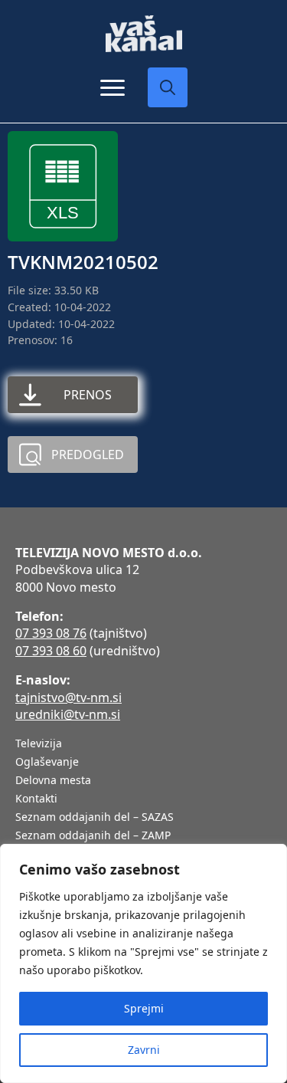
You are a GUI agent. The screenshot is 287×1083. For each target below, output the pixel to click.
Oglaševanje (47, 762)
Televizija (38, 744)
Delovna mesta (53, 781)
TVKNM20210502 (83, 261)
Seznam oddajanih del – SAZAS (94, 818)
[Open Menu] (112, 87)
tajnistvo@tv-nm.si (68, 697)
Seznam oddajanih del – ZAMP (93, 836)
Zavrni (144, 1049)
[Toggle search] (168, 87)
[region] (143, 963)
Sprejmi (144, 1008)
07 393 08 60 (50, 650)
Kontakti (36, 799)
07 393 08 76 (50, 633)
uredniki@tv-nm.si (67, 714)
